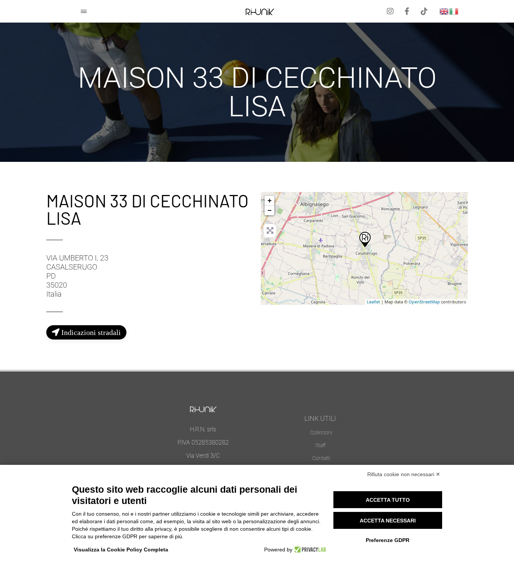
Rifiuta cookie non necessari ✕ (403, 474)
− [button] (270, 210)
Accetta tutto (388, 500)
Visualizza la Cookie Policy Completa (121, 550)
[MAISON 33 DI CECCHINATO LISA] (364, 239)
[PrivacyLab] (309, 549)
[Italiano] (454, 11)
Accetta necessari (388, 521)
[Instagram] (390, 11)
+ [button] (270, 200)
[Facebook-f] (407, 11)
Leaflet (373, 302)
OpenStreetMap (424, 302)
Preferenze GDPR (387, 540)
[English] (444, 11)
